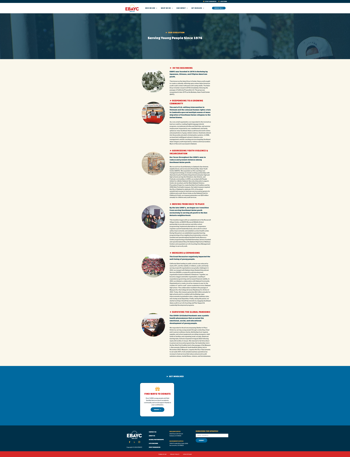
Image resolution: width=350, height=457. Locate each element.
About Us (152, 435)
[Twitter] (134, 442)
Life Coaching (153, 443)
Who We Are (150, 8)
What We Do (166, 8)
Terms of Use (162, 454)
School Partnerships (156, 439)
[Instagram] (139, 442)
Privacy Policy (174, 454)
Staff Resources (154, 447)
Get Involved (196, 8)
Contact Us (152, 432)
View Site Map (187, 454)
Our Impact (181, 8)
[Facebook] (129, 442)
